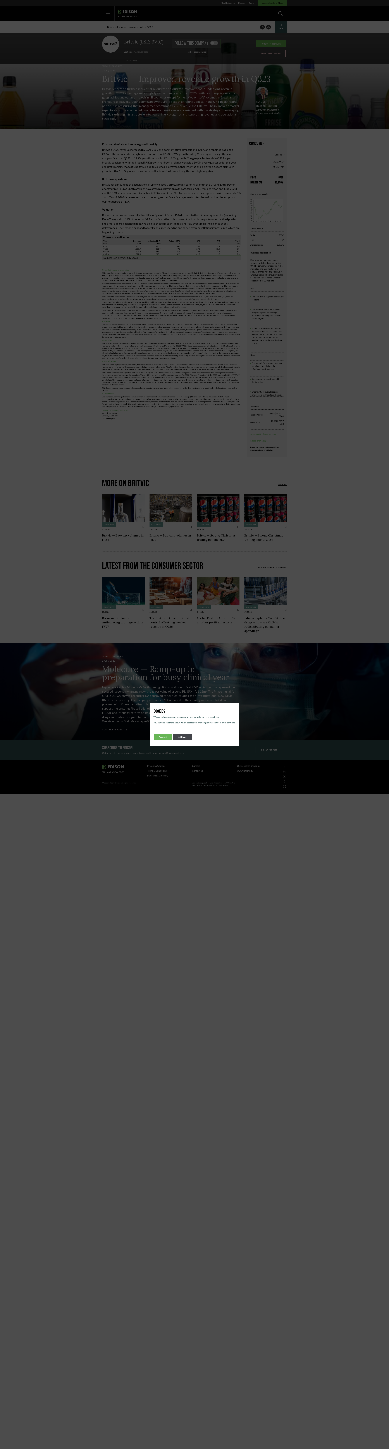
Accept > (163, 737)
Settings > (183, 737)
